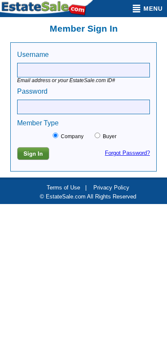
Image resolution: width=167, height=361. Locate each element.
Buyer (108, 136)
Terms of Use (63, 187)
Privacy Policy (111, 187)
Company (76, 136)
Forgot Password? (127, 153)
